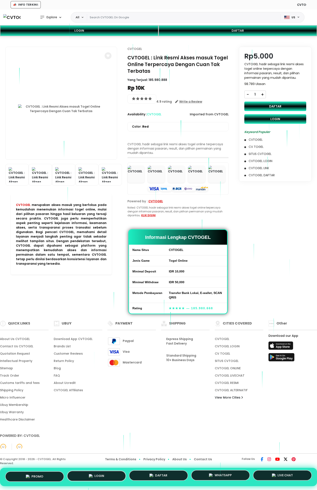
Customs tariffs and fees (20, 383)
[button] (108, 55)
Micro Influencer (12, 397)
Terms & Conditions (120, 459)
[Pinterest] (293, 460)
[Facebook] (262, 460)
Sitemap (6, 368)
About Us (179, 459)
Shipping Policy (11, 390)
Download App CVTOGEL (73, 339)
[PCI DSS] (3, 447)
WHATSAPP (223, 476)
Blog (57, 368)
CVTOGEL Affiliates (68, 390)
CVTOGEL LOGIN (227, 346)
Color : (140, 126)
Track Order (9, 375)
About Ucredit (65, 383)
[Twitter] (285, 460)
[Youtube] (277, 460)
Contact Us (203, 459)
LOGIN (79, 30)
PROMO (37, 477)
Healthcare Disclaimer (17, 419)
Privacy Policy (154, 459)
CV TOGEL (222, 353)
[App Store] (281, 347)
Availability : (137, 114)
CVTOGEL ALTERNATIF (231, 390)
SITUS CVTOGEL (227, 361)
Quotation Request (15, 353)
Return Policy (64, 361)
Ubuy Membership (14, 405)
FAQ (57, 375)
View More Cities (228, 397)
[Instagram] (269, 460)
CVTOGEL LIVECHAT (230, 375)
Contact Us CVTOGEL (16, 346)
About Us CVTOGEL (15, 339)
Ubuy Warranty (12, 412)
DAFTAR (238, 30)
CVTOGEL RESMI (227, 383)
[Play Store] (281, 358)
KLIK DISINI (148, 215)
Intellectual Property (16, 361)
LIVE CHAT (285, 476)
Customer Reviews (68, 353)
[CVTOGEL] (11, 17)
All (77, 17)
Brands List (62, 346)
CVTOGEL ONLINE (228, 368)
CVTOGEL (23, 205)
